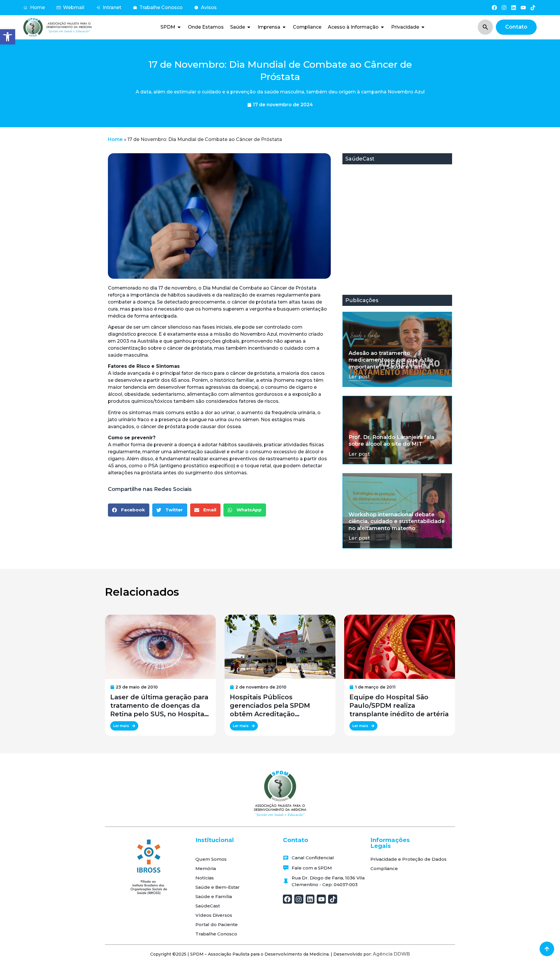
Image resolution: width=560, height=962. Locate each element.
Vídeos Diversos (213, 915)
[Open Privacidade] (423, 27)
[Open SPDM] (179, 27)
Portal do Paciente (216, 924)
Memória (205, 868)
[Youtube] (523, 7)
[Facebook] (494, 7)
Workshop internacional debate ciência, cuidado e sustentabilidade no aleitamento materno (397, 521)
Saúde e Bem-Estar (217, 887)
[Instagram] (504, 7)
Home (115, 139)
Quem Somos (211, 859)
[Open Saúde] (248, 27)
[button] (7, 36)
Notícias (204, 878)
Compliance (384, 868)
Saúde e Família (213, 896)
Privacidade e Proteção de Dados (408, 859)
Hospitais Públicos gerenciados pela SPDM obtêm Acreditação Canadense (270, 705)
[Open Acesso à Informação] (382, 27)
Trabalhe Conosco (216, 934)
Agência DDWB (391, 954)
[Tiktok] (533, 7)
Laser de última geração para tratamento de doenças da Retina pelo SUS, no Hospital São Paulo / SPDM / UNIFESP (159, 705)
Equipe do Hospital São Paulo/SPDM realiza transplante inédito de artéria (399, 705)
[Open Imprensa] (284, 27)
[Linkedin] (513, 7)
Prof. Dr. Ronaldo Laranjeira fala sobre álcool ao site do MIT (391, 440)
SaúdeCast (207, 906)
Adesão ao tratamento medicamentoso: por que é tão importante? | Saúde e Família (391, 360)
